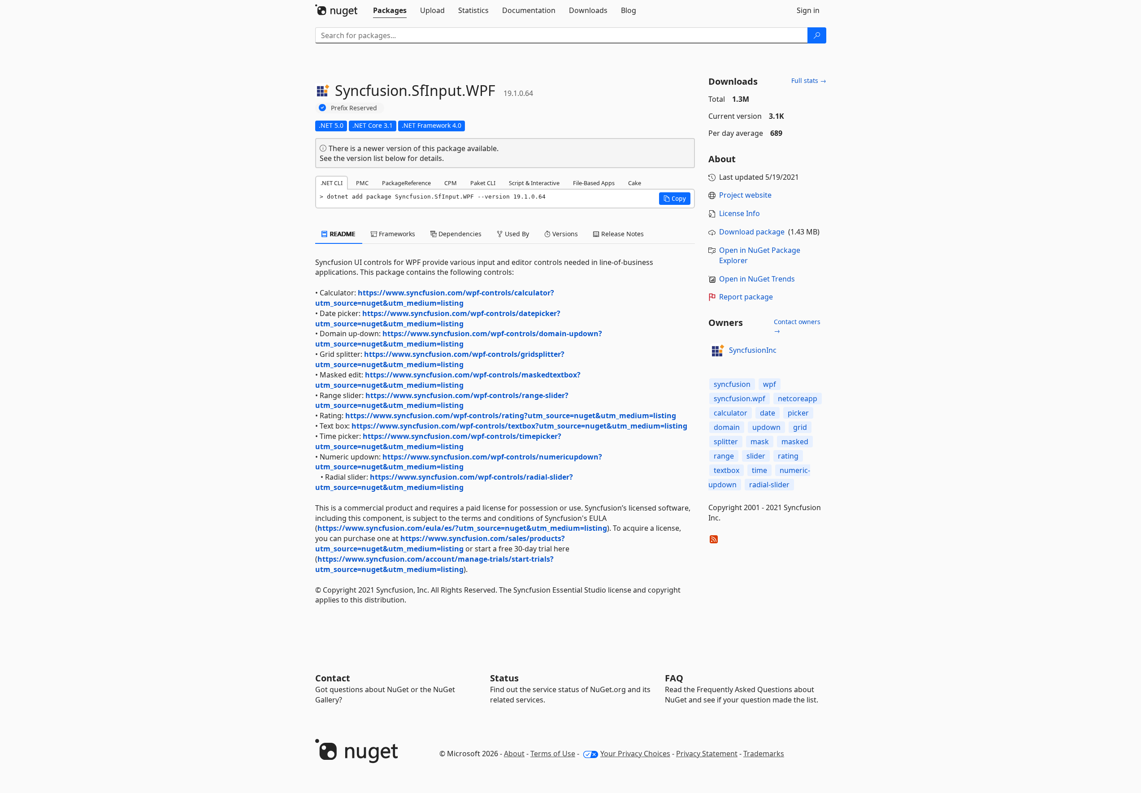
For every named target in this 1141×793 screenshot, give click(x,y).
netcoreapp (797, 398)
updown (766, 427)
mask (760, 441)
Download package (752, 232)
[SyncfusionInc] (717, 350)
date (767, 413)
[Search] (816, 35)
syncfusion (732, 384)
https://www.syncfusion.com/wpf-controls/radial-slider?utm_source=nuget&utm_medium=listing (444, 482)
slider (755, 456)
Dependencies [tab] (459, 234)
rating (788, 456)
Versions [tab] (564, 234)
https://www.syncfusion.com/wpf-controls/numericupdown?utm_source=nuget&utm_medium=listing (458, 462)
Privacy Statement (707, 753)
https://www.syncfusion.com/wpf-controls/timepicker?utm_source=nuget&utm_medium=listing (438, 441)
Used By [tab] (516, 234)
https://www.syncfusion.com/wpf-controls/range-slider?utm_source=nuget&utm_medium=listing (441, 400)
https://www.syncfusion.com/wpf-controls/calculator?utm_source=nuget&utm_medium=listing (434, 298)
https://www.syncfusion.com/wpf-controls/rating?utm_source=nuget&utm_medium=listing (510, 415)
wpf (769, 384)
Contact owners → (797, 326)
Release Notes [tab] (621, 234)
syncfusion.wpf (739, 398)
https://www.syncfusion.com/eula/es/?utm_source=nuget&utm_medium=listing (462, 528)
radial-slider (769, 485)
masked (794, 441)
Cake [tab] (634, 183)
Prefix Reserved (354, 108)
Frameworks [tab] (396, 234)
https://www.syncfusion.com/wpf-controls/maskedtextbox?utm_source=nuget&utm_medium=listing (448, 380)
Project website (745, 195)
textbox (726, 470)
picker (798, 413)
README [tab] (342, 234)
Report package (746, 297)
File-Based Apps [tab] (594, 183)
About (514, 753)
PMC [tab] (362, 183)
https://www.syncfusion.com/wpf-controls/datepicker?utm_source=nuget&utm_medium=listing (437, 318)
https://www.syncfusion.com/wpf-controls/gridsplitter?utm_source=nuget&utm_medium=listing (439, 359)
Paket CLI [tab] (482, 183)
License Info (739, 213)
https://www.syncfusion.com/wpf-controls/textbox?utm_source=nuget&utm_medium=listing (519, 426)
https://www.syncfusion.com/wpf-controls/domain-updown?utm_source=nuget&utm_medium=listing (458, 339)
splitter (726, 441)
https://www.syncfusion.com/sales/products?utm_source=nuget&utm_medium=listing (440, 543)
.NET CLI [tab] (332, 183)
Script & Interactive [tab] (534, 183)
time (759, 470)
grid (800, 427)
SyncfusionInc (753, 350)
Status (504, 678)
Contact (332, 678)
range (724, 456)
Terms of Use (552, 753)
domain (727, 427)
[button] (674, 198)
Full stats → (808, 80)
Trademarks (763, 753)
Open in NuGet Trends (757, 279)
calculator (730, 413)
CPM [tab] (450, 183)
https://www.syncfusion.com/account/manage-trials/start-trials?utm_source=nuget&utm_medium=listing (434, 564)
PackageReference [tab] (406, 183)
